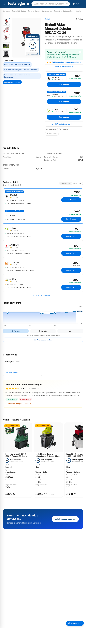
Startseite (6, 11)
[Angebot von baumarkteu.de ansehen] (43, 267)
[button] (26, 38)
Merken (65, 129)
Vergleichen (52, 129)
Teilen (80, 19)
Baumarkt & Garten (19, 11)
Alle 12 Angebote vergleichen (63, 124)
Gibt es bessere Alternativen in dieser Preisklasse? (18, 76)
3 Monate (16, 331)
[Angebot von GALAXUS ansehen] (64, 80)
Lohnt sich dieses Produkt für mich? (17, 64)
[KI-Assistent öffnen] (73, 4)
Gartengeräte (68, 11)
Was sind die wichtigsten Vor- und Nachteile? (21, 70)
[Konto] (81, 4)
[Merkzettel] (77, 4)
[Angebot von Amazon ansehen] (64, 97)
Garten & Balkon (34, 11)
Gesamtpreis (65, 183)
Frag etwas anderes (12, 82)
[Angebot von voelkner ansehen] (64, 113)
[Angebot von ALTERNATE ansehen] (43, 250)
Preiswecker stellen (44, 340)
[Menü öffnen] (4, 4)
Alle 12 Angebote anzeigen (43, 295)
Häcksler (78, 11)
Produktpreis (77, 183)
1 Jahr (70, 331)
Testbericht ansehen (63, 67)
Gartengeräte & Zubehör (51, 11)
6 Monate (43, 331)
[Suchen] (67, 4)
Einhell (47, 19)
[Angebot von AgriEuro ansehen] (43, 284)
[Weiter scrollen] (83, 458)
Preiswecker (53, 134)
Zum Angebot (64, 84)
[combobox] (50, 3)
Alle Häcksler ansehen (65, 519)
